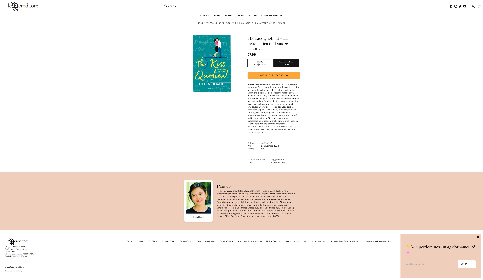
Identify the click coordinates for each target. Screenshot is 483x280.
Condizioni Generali (206, 241)
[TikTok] (460, 6)
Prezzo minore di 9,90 (218, 23)
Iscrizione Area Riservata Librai (377, 241)
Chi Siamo (153, 241)
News (241, 15)
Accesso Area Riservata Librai (344, 241)
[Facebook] (451, 6)
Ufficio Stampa (273, 241)
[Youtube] (464, 6)
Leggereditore (17, 267)
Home (200, 23)
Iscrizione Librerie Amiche (249, 241)
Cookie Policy (186, 241)
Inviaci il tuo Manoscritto (314, 241)
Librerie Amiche (272, 15)
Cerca (129, 241)
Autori (229, 15)
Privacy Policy (168, 241)
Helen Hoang (255, 49)
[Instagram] (455, 6)
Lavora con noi (292, 241)
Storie (253, 15)
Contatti (140, 241)
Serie (216, 15)
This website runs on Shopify (13, 271)
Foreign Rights (226, 241)
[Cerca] (166, 6)
